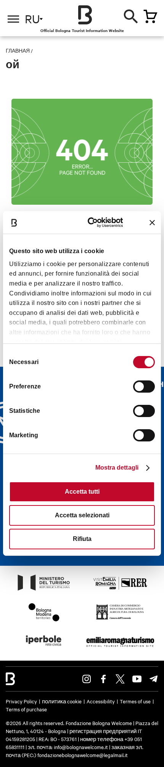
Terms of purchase (26, 709)
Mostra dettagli (117, 467)
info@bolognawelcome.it (81, 746)
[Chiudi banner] (152, 222)
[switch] (144, 386)
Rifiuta (82, 539)
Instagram (86, 679)
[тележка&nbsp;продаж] (150, 16)
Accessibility (101, 701)
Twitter (120, 679)
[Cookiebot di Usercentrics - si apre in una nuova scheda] (92, 222)
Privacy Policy (21, 701)
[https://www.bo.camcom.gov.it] (120, 619)
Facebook (103, 679)
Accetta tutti (82, 491)
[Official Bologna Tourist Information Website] (85, 14)
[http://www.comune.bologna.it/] (44, 648)
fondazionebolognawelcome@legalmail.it (82, 754)
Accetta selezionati (82, 515)
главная (18, 50)
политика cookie (62, 701)
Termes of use (135, 701)
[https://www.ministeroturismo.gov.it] (43, 590)
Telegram (153, 679)
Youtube (136, 679)
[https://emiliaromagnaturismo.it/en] (120, 648)
